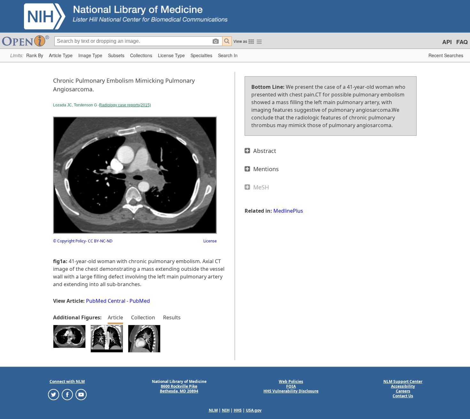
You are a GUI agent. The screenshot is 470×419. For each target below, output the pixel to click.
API (447, 42)
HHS (238, 410)
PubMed (139, 300)
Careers (403, 391)
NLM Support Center (402, 381)
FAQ (462, 42)
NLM (213, 410)
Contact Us (403, 396)
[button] (34, 55)
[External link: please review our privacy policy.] (53, 394)
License (210, 241)
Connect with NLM (67, 381)
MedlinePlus (288, 210)
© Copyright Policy (69, 241)
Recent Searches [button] (445, 55)
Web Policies (291, 381)
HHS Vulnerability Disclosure (290, 391)
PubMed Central (105, 300)
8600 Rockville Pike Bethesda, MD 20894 (179, 389)
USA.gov (254, 410)
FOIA (291, 386)
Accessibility (403, 386)
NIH (226, 410)
